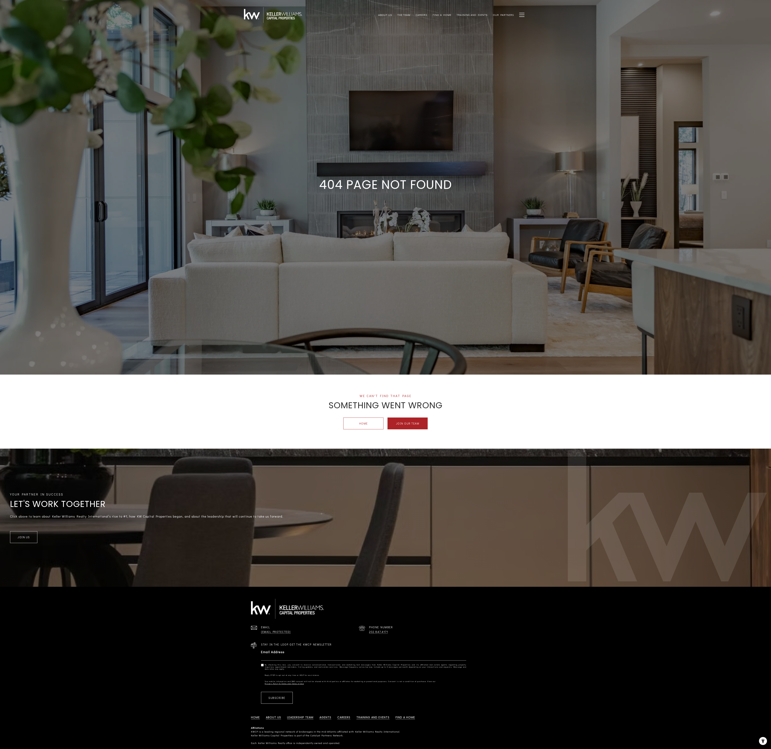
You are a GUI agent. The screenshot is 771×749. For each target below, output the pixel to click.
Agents (325, 717)
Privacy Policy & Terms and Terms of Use (284, 684)
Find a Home (405, 717)
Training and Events (373, 717)
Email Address (273, 652)
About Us (273, 717)
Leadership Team (300, 717)
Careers (421, 14)
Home (363, 423)
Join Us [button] (23, 537)
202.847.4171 (378, 632)
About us (385, 14)
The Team (403, 14)
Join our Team (407, 423)
